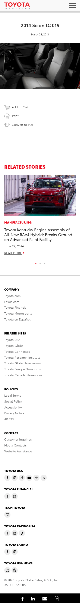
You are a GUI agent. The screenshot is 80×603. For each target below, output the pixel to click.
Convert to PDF (22, 124)
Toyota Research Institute (22, 357)
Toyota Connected (17, 351)
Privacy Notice (14, 413)
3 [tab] (44, 263)
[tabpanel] (40, 216)
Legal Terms (12, 395)
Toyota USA (12, 339)
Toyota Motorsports (18, 313)
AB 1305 (9, 419)
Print (15, 115)
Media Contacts (15, 445)
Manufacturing (18, 222)
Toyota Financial (15, 307)
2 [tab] (40, 263)
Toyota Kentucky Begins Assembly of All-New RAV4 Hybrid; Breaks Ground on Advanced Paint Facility (38, 234)
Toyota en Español (17, 319)
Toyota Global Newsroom (22, 363)
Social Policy (13, 401)
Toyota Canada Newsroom (23, 375)
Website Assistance (18, 451)
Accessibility (13, 407)
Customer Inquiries (18, 439)
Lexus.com (11, 301)
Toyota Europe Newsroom (22, 369)
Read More (13, 253)
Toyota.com (12, 296)
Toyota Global (14, 345)
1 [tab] (36, 263)
